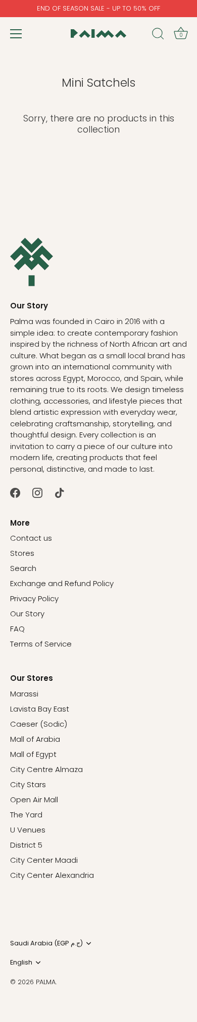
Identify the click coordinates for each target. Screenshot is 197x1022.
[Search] (158, 35)
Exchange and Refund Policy (62, 583)
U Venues (27, 829)
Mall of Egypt (33, 754)
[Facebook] (15, 492)
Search (23, 568)
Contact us (31, 538)
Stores (22, 553)
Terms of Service (41, 643)
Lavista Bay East (39, 709)
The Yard (26, 814)
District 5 (26, 845)
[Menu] (16, 34)
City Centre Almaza (46, 769)
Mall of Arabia (35, 739)
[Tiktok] (60, 492)
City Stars (28, 784)
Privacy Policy (34, 598)
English (21, 963)
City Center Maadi (44, 860)
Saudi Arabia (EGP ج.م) (46, 943)
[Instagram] (37, 492)
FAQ (17, 628)
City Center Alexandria (52, 875)
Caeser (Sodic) (38, 724)
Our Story (27, 613)
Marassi (24, 693)
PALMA (46, 982)
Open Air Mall (34, 799)
